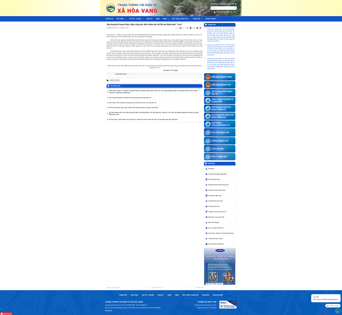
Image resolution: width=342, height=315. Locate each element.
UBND (165, 19)
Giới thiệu (120, 19)
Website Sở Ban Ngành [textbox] (113, 287)
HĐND (158, 19)
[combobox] (126, 287)
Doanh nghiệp (210, 19)
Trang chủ (109, 19)
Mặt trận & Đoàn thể (180, 19)
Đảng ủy (149, 19)
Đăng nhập (108, 310)
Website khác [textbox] (199, 287)
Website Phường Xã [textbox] (157, 287)
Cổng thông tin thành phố (218, 4)
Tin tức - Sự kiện (135, 19)
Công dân (196, 19)
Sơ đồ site (233, 4)
